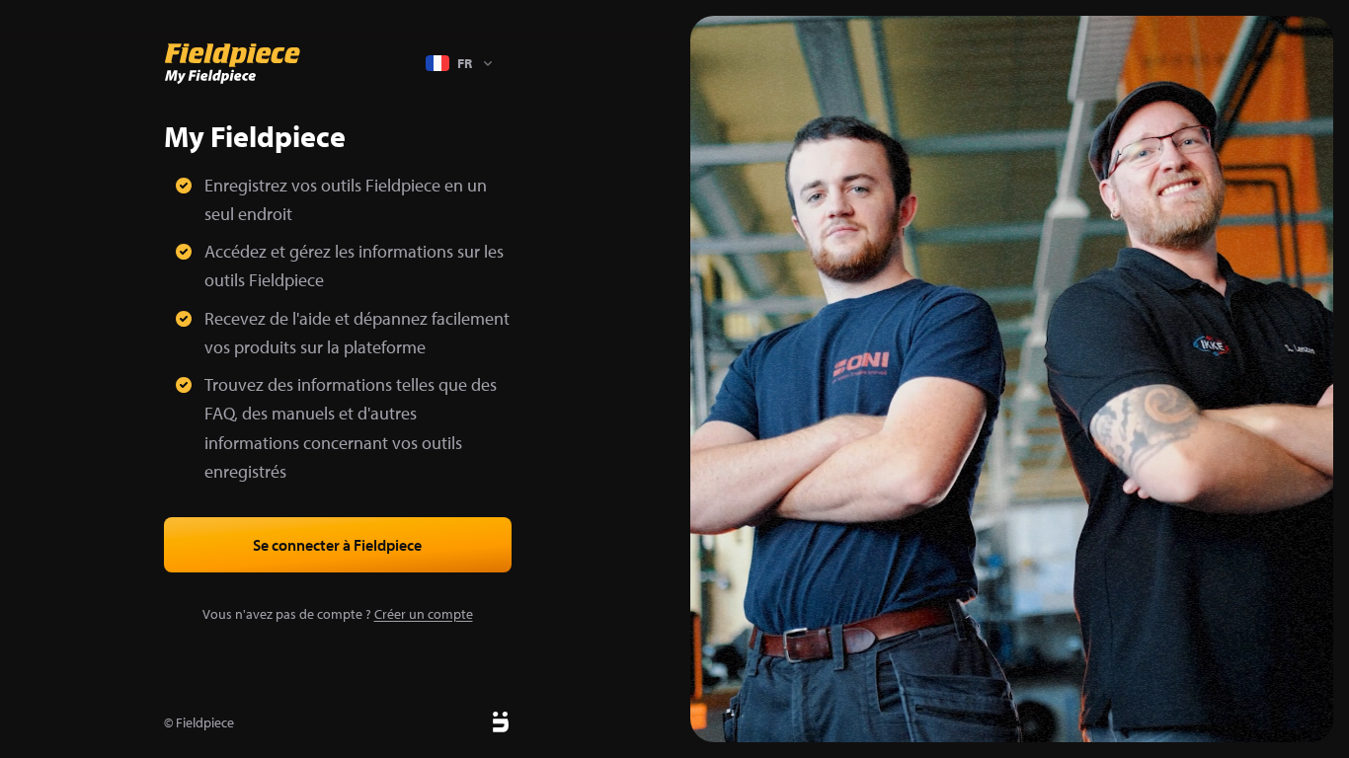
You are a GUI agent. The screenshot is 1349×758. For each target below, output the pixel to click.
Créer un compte (423, 614)
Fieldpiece (205, 722)
